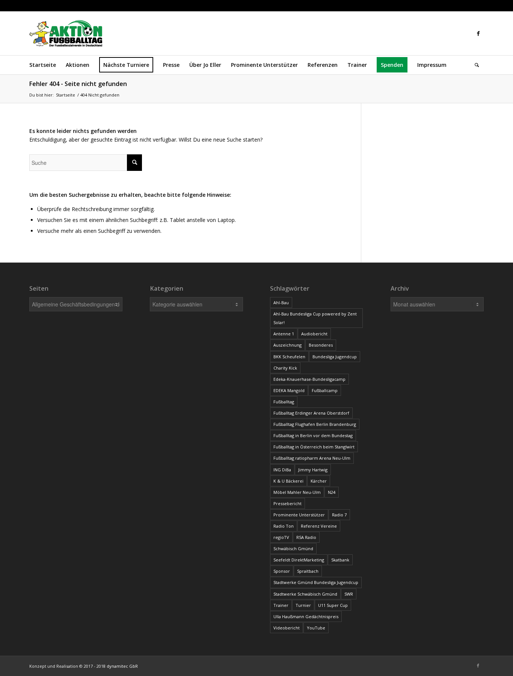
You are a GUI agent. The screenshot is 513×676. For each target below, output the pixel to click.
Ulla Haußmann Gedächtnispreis (305, 616)
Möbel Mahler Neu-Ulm (297, 492)
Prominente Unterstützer (299, 515)
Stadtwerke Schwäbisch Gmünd (305, 594)
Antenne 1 (283, 333)
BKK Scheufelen (289, 356)
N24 (331, 492)
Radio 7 (339, 515)
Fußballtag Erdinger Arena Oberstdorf (311, 413)
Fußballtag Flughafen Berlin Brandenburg (314, 424)
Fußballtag (283, 401)
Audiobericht (314, 333)
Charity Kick (285, 368)
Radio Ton (283, 526)
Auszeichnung (287, 345)
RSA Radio (306, 537)
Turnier (303, 605)
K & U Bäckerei (288, 481)
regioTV (281, 537)
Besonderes (321, 345)
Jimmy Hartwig (312, 469)
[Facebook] (478, 33)
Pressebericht (287, 503)
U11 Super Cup (333, 605)
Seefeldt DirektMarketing (298, 560)
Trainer (280, 605)
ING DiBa (282, 469)
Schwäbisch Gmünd (293, 548)
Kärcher (319, 481)
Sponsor (281, 571)
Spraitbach (307, 571)
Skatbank (340, 560)
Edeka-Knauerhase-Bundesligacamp (309, 379)
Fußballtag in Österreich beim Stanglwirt (314, 447)
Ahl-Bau (281, 302)
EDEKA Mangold (289, 390)
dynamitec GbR (122, 666)
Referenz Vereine (319, 526)
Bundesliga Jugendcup (334, 356)
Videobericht (286, 628)
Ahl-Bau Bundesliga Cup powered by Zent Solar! (315, 318)
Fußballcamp (325, 390)
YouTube (316, 628)
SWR (348, 594)
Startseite (65, 95)
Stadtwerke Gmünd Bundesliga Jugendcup (315, 582)
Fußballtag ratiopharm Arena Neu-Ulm (311, 458)
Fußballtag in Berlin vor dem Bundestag (313, 435)
